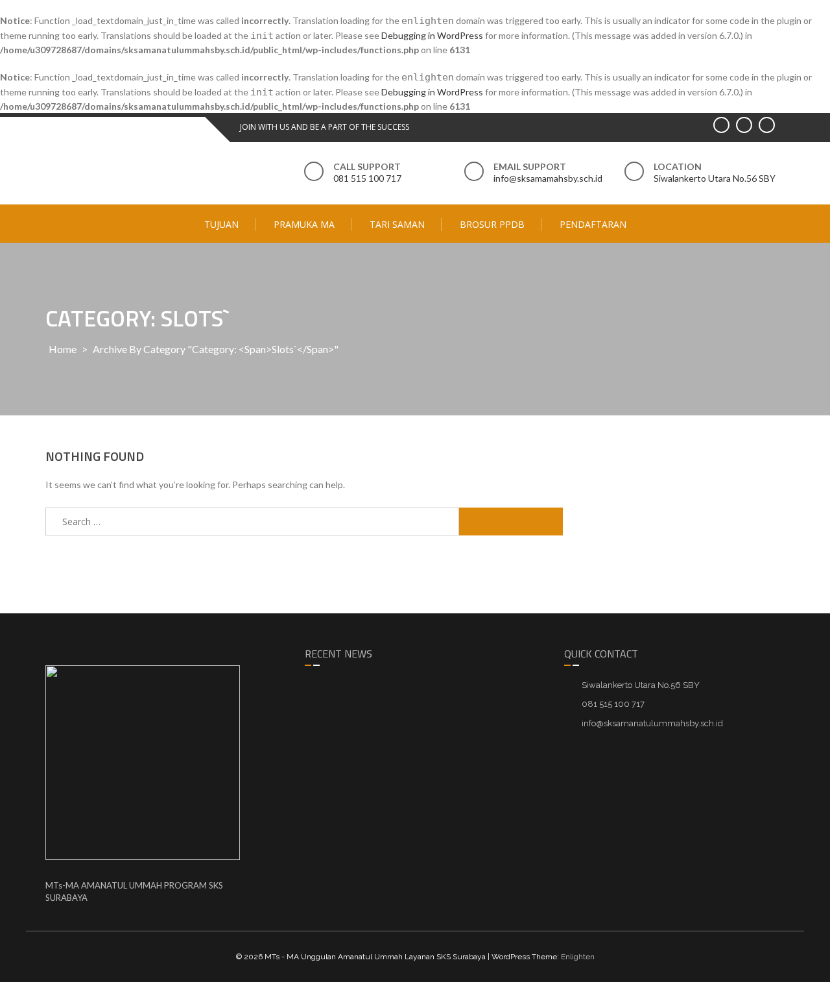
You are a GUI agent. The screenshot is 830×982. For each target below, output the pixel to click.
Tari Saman (397, 224)
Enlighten (578, 956)
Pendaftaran (593, 224)
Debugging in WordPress (432, 35)
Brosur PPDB (492, 224)
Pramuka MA (304, 224)
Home (63, 349)
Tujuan (221, 224)
